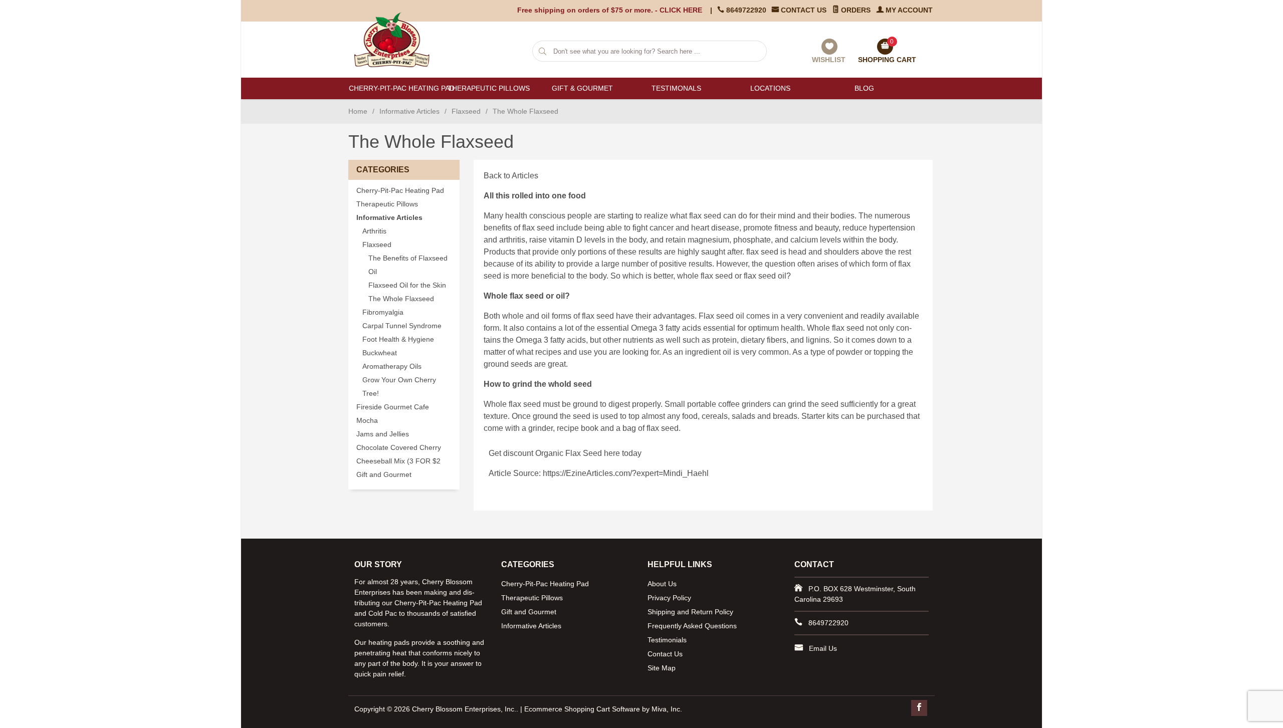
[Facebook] (919, 708)
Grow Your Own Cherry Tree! (399, 386)
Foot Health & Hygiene (398, 339)
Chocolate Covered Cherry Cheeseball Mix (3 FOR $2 (398, 454)
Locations (770, 88)
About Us (662, 584)
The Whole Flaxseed (401, 299)
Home (357, 111)
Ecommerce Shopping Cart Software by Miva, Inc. (603, 709)
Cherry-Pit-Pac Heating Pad (395, 88)
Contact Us (802, 10)
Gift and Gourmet (383, 474)
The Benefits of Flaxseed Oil (408, 265)
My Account (908, 10)
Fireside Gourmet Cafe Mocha (392, 413)
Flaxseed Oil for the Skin (407, 285)
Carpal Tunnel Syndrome (402, 326)
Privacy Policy (669, 598)
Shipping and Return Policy (690, 612)
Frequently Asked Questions (692, 626)
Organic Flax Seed (568, 453)
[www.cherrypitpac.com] (397, 39)
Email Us (823, 648)
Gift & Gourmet (582, 88)
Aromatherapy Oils (391, 366)
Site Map (662, 668)
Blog (864, 88)
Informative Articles (409, 111)
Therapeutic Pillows (489, 88)
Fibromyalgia (382, 312)
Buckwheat (379, 353)
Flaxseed (466, 111)
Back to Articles (511, 175)
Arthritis (374, 231)
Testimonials (667, 640)
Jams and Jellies (382, 434)
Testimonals (676, 88)
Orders (855, 10)
